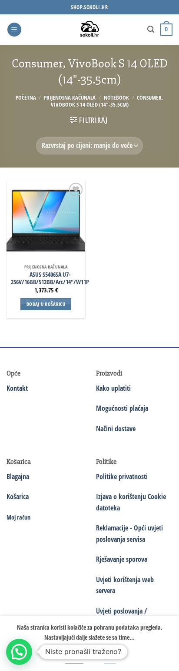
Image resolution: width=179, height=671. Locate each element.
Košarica (18, 496)
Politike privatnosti (122, 476)
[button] (14, 30)
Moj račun (18, 517)
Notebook (116, 97)
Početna (26, 97)
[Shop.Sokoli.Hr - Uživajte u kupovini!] (89, 29)
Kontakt (17, 388)
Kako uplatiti (113, 388)
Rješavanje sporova (121, 559)
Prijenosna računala (70, 97)
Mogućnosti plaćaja (122, 408)
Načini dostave (116, 428)
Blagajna (18, 476)
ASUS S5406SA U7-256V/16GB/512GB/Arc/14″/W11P (50, 278)
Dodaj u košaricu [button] (46, 304)
